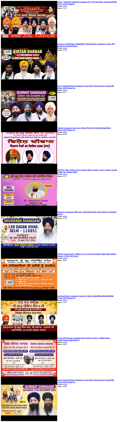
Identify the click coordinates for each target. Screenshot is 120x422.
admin (65, 6)
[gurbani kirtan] (29, 42)
